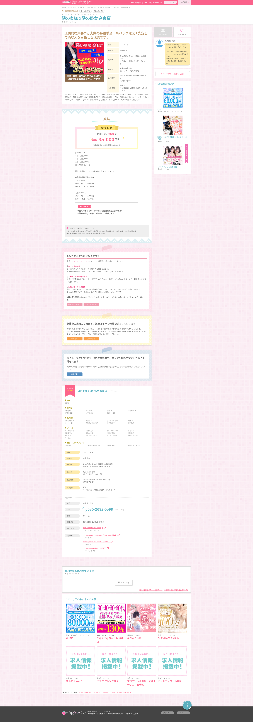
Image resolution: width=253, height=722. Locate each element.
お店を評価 (86, 11)
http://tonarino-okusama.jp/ (93, 528)
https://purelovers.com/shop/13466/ (97, 542)
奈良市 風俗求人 (105, 7)
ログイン (170, 3)
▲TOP (187, 704)
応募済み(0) (157, 3)
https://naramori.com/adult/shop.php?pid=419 (100, 535)
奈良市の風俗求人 (85, 692)
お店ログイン (167, 713)
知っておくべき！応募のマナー (151, 590)
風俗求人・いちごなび (69, 7)
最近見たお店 (136, 3)
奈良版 (82, 7)
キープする (125, 583)
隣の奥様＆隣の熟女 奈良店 (86, 18)
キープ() (147, 3)
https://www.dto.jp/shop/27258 (94, 548)
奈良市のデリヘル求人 (102, 692)
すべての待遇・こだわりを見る (173, 74)
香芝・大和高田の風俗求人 (121, 692)
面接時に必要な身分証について (177, 590)
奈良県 (184, 2)
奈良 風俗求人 (91, 7)
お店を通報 (99, 11)
